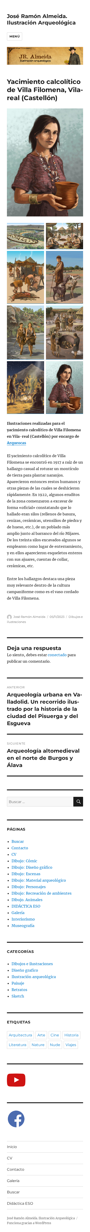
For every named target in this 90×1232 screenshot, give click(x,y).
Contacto (20, 848)
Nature (38, 1045)
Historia (71, 1035)
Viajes (71, 1045)
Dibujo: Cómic (24, 861)
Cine (55, 1035)
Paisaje (18, 983)
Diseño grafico (25, 970)
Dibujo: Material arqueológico (39, 880)
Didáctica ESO (20, 1203)
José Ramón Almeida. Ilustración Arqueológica (41, 19)
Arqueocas (16, 442)
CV (14, 854)
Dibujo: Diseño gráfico (32, 867)
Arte (41, 1035)
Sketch (18, 996)
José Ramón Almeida (29, 617)
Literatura (17, 1045)
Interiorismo (23, 919)
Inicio (12, 1147)
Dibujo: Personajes (29, 886)
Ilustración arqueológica (34, 976)
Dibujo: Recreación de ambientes (42, 893)
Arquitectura (20, 1035)
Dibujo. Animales (27, 899)
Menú (14, 36)
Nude (55, 1045)
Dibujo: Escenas (26, 874)
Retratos (19, 989)
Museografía (23, 925)
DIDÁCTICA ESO (26, 906)
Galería (18, 912)
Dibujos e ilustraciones (32, 963)
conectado (57, 655)
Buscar (18, 841)
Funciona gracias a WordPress (29, 1223)
